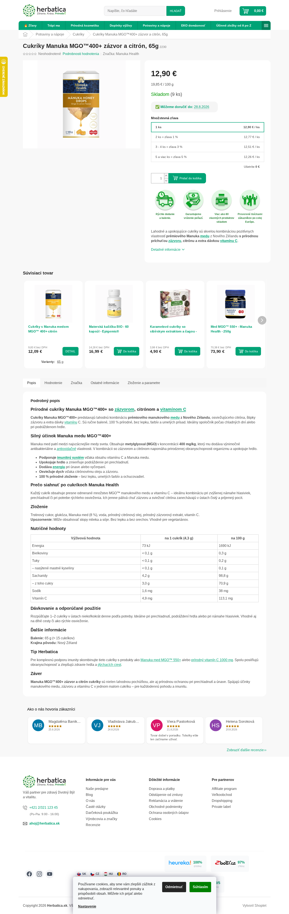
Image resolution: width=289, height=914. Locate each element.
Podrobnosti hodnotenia (81, 54)
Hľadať (176, 11)
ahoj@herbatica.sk (44, 823)
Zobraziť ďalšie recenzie (245, 750)
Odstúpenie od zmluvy (166, 795)
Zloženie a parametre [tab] (144, 383)
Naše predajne (97, 789)
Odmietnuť (174, 887)
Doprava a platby (162, 789)
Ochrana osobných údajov (169, 813)
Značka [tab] (76, 383)
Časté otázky (95, 807)
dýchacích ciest (109, 664)
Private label (221, 807)
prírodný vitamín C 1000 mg (212, 660)
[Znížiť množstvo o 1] (166, 180)
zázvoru (174, 241)
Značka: (121, 54)
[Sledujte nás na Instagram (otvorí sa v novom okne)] (39, 874)
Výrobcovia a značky (101, 819)
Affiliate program (224, 789)
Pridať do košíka (190, 178)
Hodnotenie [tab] (53, 383)
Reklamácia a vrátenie (166, 801)
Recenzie (93, 825)
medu (204, 236)
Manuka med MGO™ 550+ (161, 660)
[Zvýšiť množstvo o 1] (166, 175)
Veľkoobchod (222, 795)
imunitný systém (70, 457)
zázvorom (124, 409)
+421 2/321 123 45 (43, 807)
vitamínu (70, 422)
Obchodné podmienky (165, 807)
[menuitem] (30, 25)
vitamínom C (173, 409)
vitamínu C (228, 241)
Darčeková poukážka (102, 813)
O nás (90, 801)
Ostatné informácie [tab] (105, 383)
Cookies (155, 819)
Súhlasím (200, 887)
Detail (70, 351)
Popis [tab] (31, 383)
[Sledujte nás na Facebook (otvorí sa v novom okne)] (29, 874)
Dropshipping (222, 801)
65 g (60, 361)
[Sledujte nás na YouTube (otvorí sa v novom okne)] (49, 874)
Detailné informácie (166, 249)
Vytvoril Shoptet (254, 905)
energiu (59, 467)
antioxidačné (66, 449)
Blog (89, 795)
